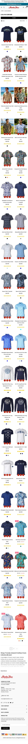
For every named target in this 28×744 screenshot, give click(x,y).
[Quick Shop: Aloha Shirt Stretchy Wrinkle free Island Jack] (7, 71)
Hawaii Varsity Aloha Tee (7, 45)
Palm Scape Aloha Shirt (20, 510)
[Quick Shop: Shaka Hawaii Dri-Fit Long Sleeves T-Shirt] (21, 412)
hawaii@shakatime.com (6, 698)
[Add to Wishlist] (5, 41)
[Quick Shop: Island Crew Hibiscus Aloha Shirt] (21, 102)
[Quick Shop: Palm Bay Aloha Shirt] (21, 536)
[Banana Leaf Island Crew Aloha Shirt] (7, 126)
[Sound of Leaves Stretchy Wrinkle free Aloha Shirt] (20, 63)
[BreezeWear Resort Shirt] (20, 221)
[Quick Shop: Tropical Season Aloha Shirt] (7, 597)
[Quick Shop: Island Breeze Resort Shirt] (7, 317)
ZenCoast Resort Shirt (7, 232)
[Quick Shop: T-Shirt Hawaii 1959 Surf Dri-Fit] (7, 443)
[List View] (4, 21)
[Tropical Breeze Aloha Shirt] (7, 560)
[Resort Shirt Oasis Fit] (20, 280)
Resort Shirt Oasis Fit (21, 291)
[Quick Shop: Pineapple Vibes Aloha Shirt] (7, 506)
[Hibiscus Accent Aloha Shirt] (20, 560)
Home (2, 10)
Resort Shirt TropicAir (7, 291)
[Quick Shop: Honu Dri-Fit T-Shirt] (21, 475)
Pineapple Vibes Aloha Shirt (7, 510)
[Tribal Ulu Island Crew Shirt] (7, 95)
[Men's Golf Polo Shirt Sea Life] (20, 126)
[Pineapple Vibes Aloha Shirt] (7, 499)
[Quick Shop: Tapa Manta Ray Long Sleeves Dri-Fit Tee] (7, 380)
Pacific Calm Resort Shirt (21, 261)
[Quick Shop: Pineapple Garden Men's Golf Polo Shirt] (21, 317)
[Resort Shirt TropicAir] (7, 280)
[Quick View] (10, 41)
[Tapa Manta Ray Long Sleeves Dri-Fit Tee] (7, 373)
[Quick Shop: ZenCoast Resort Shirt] (7, 228)
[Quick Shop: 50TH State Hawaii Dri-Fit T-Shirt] (7, 475)
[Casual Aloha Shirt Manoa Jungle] (20, 158)
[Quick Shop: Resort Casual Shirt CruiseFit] (21, 197)
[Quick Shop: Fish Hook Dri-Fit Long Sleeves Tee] (7, 412)
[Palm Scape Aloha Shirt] (20, 499)
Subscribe (5, 728)
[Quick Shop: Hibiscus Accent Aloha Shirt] (21, 568)
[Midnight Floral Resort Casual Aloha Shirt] (7, 189)
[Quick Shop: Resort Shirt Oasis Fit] (21, 288)
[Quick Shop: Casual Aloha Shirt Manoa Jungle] (21, 165)
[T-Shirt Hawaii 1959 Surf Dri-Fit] (7, 436)
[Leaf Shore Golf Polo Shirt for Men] (20, 341)
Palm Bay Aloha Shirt (21, 539)
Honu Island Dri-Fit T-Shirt (21, 447)
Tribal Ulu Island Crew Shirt (7, 106)
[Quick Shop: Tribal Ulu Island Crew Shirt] (7, 102)
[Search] (4, 7)
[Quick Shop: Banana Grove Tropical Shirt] (21, 629)
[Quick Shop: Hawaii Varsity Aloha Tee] (7, 41)
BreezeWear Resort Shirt (20, 232)
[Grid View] (2, 21)
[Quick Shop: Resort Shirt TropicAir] (7, 288)
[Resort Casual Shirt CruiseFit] (20, 189)
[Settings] (23, 7)
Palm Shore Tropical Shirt (7, 632)
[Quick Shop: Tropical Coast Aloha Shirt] (21, 597)
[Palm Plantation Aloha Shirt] (7, 529)
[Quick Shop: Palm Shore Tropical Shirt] (7, 629)
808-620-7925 (5, 695)
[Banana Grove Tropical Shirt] (20, 621)
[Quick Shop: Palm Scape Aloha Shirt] (21, 506)
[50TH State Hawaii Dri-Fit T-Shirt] (7, 467)
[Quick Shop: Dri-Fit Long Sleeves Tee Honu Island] (21, 380)
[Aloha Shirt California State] (7, 158)
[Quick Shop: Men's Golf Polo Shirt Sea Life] (21, 134)
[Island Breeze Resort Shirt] (7, 310)
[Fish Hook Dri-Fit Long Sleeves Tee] (7, 404)
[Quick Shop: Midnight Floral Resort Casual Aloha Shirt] (7, 197)
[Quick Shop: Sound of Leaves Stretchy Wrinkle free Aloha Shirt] (21, 71)
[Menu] (1, 7)
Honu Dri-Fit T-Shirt (20, 478)
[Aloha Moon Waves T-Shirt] (20, 34)
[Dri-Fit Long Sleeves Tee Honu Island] (20, 373)
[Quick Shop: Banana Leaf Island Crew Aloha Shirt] (7, 134)
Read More (4, 671)
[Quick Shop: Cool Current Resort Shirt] (7, 258)
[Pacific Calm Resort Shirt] (20, 251)
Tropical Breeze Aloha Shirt (7, 571)
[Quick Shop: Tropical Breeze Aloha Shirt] (7, 568)
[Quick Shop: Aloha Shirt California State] (7, 165)
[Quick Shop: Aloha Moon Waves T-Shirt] (21, 41)
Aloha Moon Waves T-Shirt (20, 45)
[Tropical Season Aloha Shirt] (7, 590)
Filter (14, 18)
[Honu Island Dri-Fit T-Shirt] (20, 436)
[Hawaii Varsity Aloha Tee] (7, 34)
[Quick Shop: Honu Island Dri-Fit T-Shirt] (21, 443)
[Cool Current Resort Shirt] (7, 251)
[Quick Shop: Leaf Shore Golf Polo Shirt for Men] (21, 349)
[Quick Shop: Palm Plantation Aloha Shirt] (7, 536)
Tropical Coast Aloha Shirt (20, 601)
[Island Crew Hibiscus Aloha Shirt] (20, 95)
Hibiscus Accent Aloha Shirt (20, 571)
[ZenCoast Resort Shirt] (7, 221)
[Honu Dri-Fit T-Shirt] (20, 467)
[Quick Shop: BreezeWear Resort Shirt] (21, 228)
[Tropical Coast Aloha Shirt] (20, 590)
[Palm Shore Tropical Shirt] (7, 621)
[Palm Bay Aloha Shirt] (20, 529)
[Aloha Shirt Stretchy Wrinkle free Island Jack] (7, 63)
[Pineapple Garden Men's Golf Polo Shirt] (20, 310)
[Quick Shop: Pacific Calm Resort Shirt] (21, 258)
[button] (26, 7)
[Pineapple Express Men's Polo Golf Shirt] (7, 341)
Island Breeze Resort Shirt (7, 321)
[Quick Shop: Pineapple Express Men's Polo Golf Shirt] (7, 349)
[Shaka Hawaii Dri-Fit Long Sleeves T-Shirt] (20, 404)
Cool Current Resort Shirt (7, 261)
